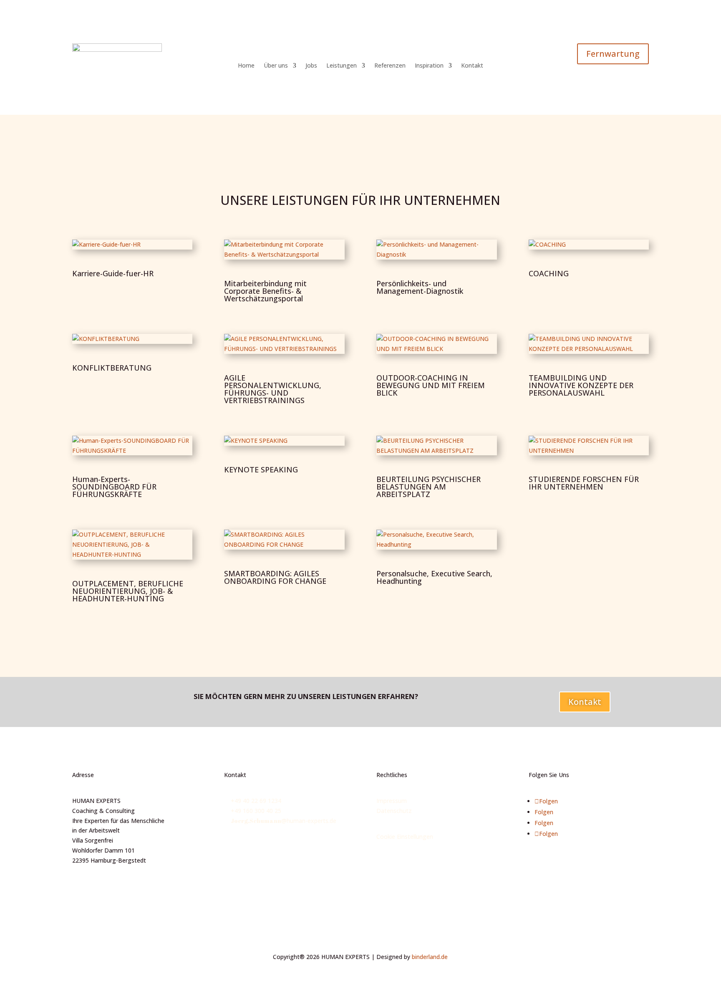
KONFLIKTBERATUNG (111, 368)
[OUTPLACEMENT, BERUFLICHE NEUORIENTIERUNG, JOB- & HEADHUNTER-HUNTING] (132, 544)
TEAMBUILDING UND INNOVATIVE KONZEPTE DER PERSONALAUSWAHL (581, 385)
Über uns (276, 66)
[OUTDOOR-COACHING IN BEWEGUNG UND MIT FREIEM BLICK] (436, 344)
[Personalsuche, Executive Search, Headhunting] (436, 540)
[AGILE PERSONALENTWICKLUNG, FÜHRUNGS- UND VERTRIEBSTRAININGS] (284, 344)
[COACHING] (589, 245)
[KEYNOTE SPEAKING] (284, 441)
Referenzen (390, 66)
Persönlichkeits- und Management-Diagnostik (419, 287)
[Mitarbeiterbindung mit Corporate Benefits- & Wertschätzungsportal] (284, 250)
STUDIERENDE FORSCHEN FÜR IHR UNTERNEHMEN (584, 483)
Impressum (391, 801)
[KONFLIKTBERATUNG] (132, 339)
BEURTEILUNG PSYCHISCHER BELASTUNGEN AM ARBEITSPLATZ (428, 486)
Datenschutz (394, 811)
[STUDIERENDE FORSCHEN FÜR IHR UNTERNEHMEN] (589, 446)
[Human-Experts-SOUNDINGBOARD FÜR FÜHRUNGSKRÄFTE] (132, 446)
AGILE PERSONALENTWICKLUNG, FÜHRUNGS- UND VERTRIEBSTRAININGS (272, 389)
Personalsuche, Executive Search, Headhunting (434, 577)
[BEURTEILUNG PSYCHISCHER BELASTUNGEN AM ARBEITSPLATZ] (436, 446)
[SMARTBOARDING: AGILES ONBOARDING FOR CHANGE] (284, 540)
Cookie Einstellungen (404, 836)
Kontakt (472, 66)
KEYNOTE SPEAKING (261, 469)
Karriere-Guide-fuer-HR (113, 273)
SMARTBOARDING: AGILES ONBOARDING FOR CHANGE (275, 577)
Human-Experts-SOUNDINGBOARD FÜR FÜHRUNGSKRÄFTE (114, 486)
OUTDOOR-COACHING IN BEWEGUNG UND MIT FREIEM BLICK (430, 385)
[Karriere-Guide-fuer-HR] (132, 245)
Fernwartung (613, 53)
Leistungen (341, 66)
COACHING (549, 273)
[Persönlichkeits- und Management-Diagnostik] (436, 250)
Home (246, 66)
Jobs (311, 66)
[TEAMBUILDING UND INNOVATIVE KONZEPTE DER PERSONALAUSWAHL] (589, 344)
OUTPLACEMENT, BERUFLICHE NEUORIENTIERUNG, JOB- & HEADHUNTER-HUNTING (127, 590)
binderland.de (430, 957)
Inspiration (429, 66)
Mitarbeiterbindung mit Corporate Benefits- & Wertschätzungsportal (265, 290)
